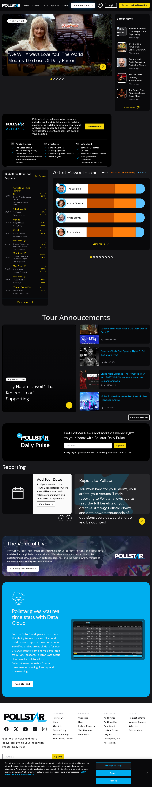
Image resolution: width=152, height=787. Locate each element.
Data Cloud (109, 726)
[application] (101, 210)
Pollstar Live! (59, 717)
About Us (57, 726)
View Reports (46, 504)
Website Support (137, 722)
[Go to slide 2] (54, 79)
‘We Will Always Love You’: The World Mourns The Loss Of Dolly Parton (45, 57)
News (81, 722)
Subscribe (83, 717)
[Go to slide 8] (112, 257)
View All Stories (139, 417)
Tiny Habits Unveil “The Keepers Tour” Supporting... (29, 392)
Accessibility (110, 742)
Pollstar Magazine (86, 726)
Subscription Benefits (134, 5)
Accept (113, 780)
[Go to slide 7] (109, 257)
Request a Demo (137, 717)
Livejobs (108, 734)
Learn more (94, 126)
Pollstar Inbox (135, 730)
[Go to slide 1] (51, 79)
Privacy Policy (107, 452)
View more (129, 107)
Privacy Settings (61, 734)
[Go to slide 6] (106, 257)
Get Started (22, 683)
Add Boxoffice (111, 722)
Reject (113, 773)
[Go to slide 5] (63, 79)
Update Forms (111, 730)
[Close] (147, 772)
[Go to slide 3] (57, 79)
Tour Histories (85, 730)
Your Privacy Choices (63, 738)
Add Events (109, 717)
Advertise (133, 726)
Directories (83, 734)
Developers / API (112, 738)
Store (55, 722)
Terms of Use (125, 452)
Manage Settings (113, 765)
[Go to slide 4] (60, 79)
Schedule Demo (82, 5)
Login (111, 5)
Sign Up (120, 445)
